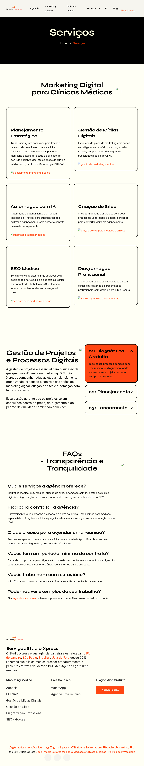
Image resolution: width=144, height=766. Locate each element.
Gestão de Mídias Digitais (23, 700)
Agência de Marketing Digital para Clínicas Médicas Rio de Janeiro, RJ (72, 747)
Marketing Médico (50, 8)
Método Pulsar (72, 8)
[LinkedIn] (66, 757)
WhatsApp (58, 688)
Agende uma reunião (25, 598)
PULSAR (12, 694)
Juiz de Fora (60, 657)
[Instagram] (57, 757)
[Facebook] (47, 757)
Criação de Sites (17, 707)
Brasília (44, 657)
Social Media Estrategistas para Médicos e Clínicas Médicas (71, 751)
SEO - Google (15, 719)
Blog (115, 8)
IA (106, 8)
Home (62, 43)
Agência (34, 8)
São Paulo (30, 657)
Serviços (91, 8)
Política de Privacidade (121, 751)
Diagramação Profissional (24, 713)
